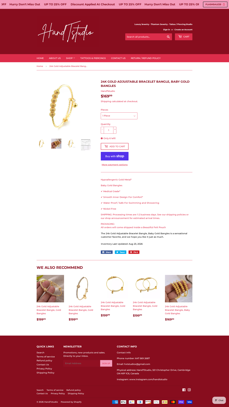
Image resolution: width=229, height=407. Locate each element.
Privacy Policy (44, 368)
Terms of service (46, 356)
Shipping (106, 101)
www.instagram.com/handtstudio (148, 379)
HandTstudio (51, 402)
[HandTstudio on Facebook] (184, 390)
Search (40, 352)
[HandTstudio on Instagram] (189, 390)
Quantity (105, 124)
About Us (55, 58)
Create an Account (183, 29)
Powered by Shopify (71, 402)
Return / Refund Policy (146, 58)
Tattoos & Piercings (93, 58)
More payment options (115, 164)
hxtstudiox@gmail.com (137, 364)
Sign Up (106, 363)
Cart (186, 36)
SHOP (69, 58)
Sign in (166, 29)
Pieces (104, 109)
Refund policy (44, 360)
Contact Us (118, 58)
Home (40, 58)
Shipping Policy (45, 372)
